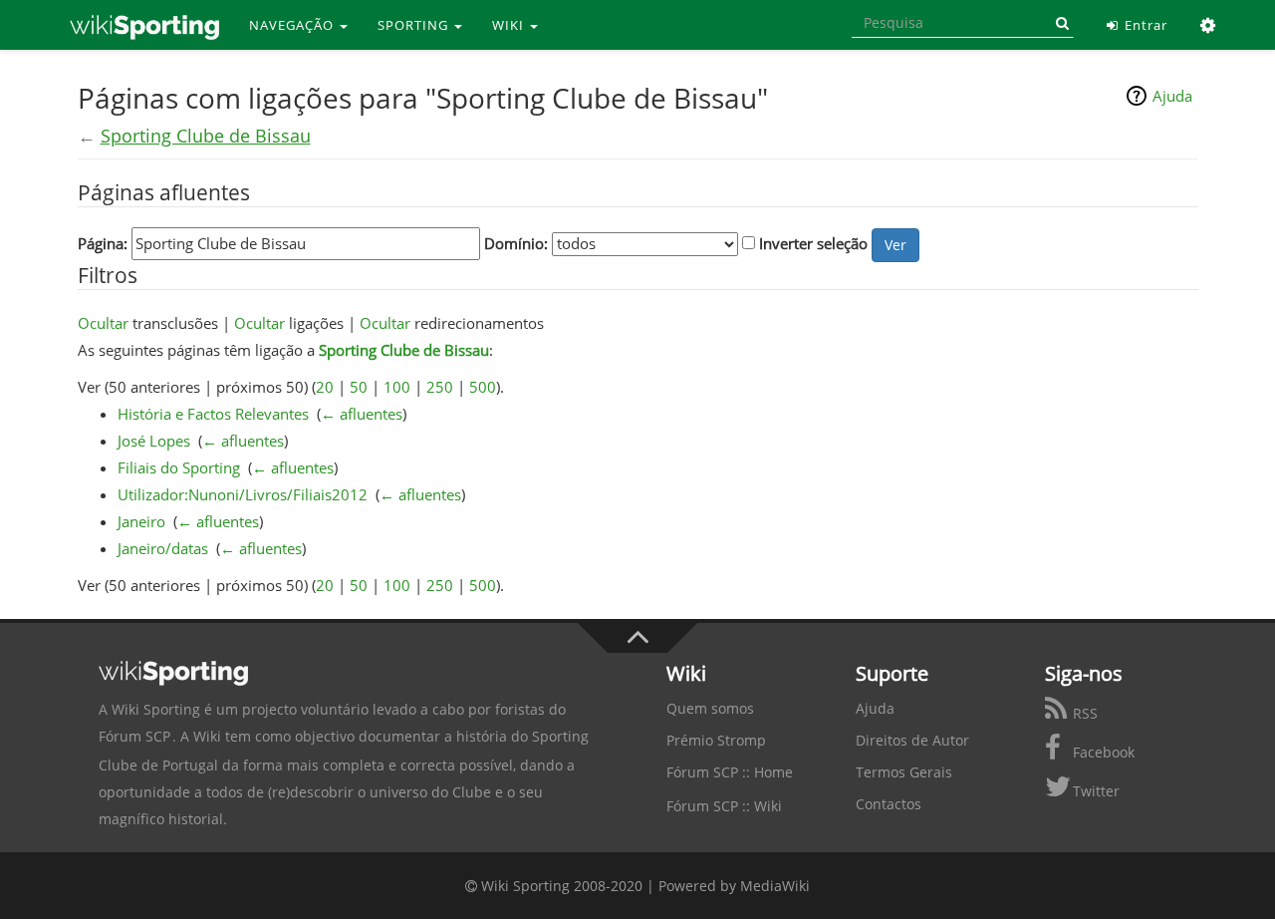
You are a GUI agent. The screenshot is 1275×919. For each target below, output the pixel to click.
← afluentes (361, 414)
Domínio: (516, 243)
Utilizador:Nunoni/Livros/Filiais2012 (243, 494)
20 (325, 387)
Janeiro (141, 521)
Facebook (1102, 752)
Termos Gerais (904, 772)
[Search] (1059, 23)
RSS (1083, 713)
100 (396, 387)
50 (359, 387)
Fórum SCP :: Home (729, 772)
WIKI (510, 25)
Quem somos (710, 708)
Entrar (1144, 25)
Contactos (888, 803)
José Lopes (154, 441)
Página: (103, 243)
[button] (1208, 25)
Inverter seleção (813, 243)
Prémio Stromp (716, 740)
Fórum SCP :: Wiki (724, 805)
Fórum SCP (134, 736)
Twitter (1094, 790)
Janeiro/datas (163, 548)
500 (482, 387)
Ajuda (1172, 96)
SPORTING (415, 25)
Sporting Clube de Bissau (206, 136)
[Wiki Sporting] (144, 25)
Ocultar (103, 323)
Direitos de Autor (912, 740)
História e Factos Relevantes (213, 414)
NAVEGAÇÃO (293, 25)
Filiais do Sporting (179, 467)
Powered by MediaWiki (734, 885)
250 (439, 387)
